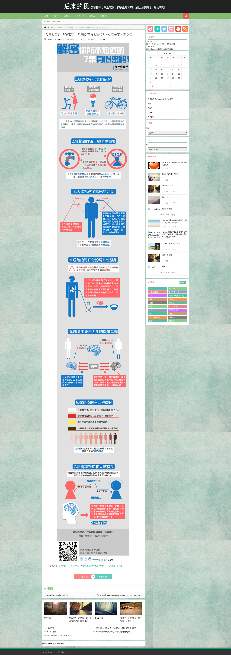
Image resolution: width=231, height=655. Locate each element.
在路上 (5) (172, 313)
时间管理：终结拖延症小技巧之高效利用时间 (113, 631)
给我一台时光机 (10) (176, 295)
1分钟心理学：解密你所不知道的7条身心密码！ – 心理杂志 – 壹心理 (88, 34)
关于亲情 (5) (173, 310)
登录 (50, 643)
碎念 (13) (152, 288)
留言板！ (68, 15)
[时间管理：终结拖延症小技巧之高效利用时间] (131, 608)
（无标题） (152, 112)
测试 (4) (172, 321)
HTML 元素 (51, 631)
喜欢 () (85, 576)
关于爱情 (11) (154, 292)
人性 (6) (152, 310)
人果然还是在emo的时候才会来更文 (161, 99)
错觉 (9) (152, 299)
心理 (50, 588)
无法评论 (151, 117)
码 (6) (151, 303)
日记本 (150, 103)
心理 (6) (172, 303)
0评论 (104, 39)
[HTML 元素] (106, 608)
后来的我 (62, 566)
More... (182, 282)
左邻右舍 (80, 15)
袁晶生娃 (151, 108)
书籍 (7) (172, 299)
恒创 (62, 652)
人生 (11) (152, 295)
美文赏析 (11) (174, 292)
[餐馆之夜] (55, 608)
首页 (46, 15)
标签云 (92, 15)
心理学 (50, 27)
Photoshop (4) (154, 317)
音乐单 (56, 15)
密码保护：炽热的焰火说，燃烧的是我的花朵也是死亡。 (117, 628)
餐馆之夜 (50, 628)
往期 (147, 128)
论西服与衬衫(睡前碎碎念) (57, 595)
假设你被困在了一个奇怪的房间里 (60, 635)
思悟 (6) (152, 306)
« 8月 (152, 86)
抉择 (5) (152, 313)
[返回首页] (45, 27)
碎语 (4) (152, 321)
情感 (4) (172, 317)
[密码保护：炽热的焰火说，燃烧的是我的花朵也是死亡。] (81, 608)
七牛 (68, 652)
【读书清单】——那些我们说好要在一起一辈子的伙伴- (118, 595)
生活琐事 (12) (174, 288)
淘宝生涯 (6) (173, 306)
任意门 (103, 15)
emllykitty (60, 39)
